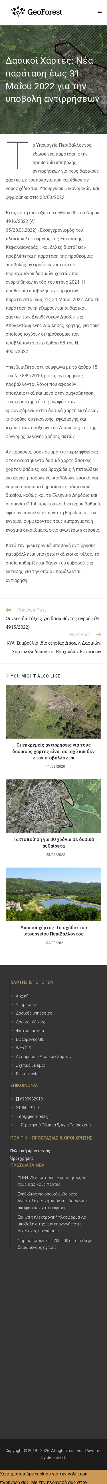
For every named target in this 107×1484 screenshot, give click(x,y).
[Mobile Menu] (100, 12)
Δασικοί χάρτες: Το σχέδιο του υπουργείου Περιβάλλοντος (53, 931)
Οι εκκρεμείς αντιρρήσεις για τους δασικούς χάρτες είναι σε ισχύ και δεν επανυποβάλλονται (53, 751)
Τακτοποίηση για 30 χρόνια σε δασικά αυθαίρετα (53, 842)
